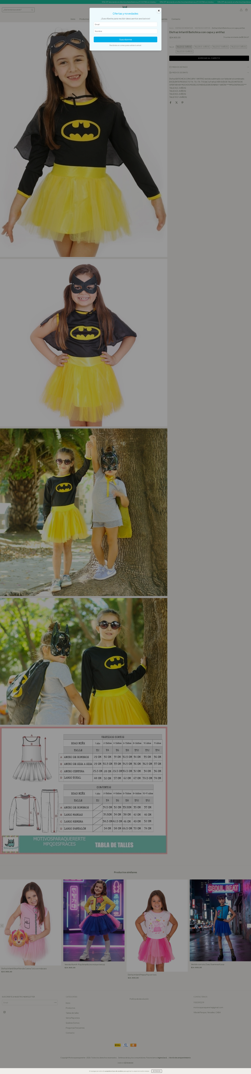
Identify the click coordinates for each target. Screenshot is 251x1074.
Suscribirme (125, 39)
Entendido (157, 1071)
